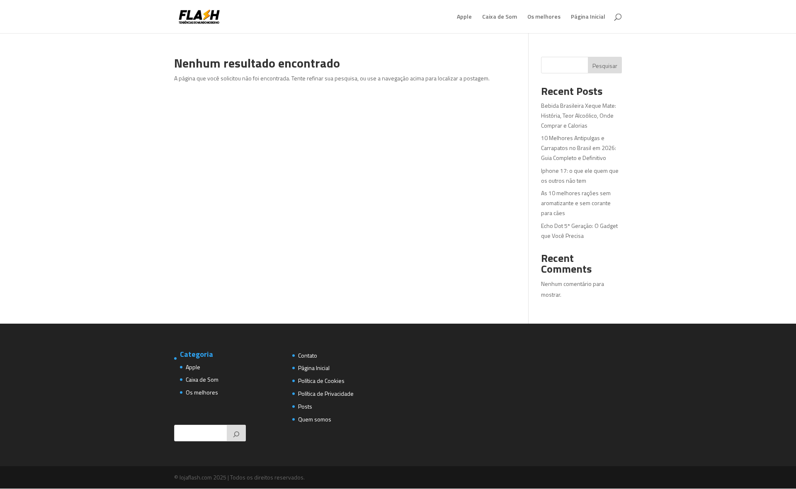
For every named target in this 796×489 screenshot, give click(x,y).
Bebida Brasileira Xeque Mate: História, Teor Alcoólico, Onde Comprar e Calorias (578, 115)
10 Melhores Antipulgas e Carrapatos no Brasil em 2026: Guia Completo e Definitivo (578, 147)
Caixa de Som (499, 17)
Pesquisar (604, 65)
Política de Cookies (321, 380)
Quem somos (314, 419)
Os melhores (544, 17)
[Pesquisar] (236, 433)
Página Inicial (588, 17)
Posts (305, 406)
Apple (464, 17)
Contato (307, 355)
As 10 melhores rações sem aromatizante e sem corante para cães (576, 203)
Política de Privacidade (326, 393)
